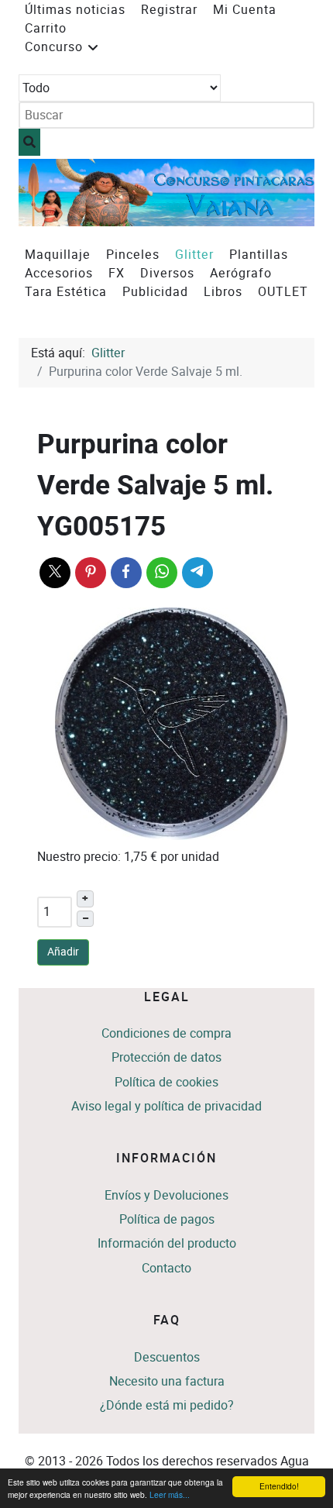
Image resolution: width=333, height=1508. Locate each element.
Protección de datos (166, 1057)
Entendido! (279, 1486)
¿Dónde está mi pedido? (167, 1405)
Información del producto (167, 1243)
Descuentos (167, 1357)
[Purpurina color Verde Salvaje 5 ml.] (171, 723)
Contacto (166, 1268)
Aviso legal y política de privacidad (166, 1106)
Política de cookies (166, 1082)
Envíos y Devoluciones (166, 1195)
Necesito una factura (167, 1381)
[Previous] (47, 192)
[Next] (285, 192)
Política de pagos (167, 1219)
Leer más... (169, 1494)
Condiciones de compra (166, 1033)
